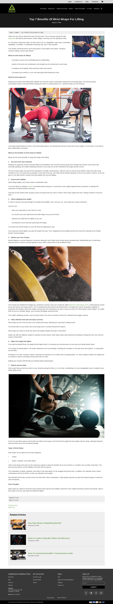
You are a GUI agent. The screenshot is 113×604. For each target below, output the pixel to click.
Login (69, 1)
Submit (93, 587)
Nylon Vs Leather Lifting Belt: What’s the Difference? (49, 538)
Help (87, 1)
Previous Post (12, 505)
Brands (71, 8)
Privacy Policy (50, 597)
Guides (17, 32)
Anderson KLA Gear (62, 8)
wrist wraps (15, 500)
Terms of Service (61, 597)
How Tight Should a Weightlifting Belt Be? (44, 523)
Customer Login (37, 577)
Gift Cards (11, 577)
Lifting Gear (51, 8)
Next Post (11, 507)
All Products (43, 8)
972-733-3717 (16, 594)
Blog (9, 579)
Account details (37, 579)
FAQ (59, 577)
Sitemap (10, 585)
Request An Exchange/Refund (65, 579)
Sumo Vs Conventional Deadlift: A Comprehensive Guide (50, 553)
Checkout (95, 1)
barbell (30, 186)
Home (11, 32)
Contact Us (78, 1)
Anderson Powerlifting (17, 602)
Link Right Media (39, 602)
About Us (10, 582)
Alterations (97, 8)
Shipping (60, 582)
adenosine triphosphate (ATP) (79, 305)
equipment (11, 38)
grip (56, 368)
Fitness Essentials (80, 8)
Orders (35, 582)
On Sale (89, 8)
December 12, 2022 (33, 555)
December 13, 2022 (33, 525)
